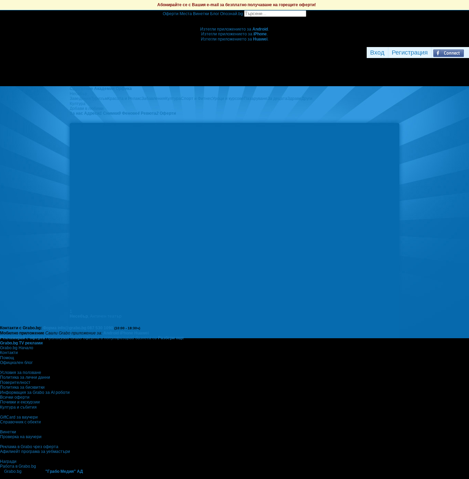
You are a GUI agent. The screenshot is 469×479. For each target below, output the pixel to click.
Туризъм (99, 98)
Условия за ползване (20, 372)
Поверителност (15, 382)
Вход (377, 52)
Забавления (153, 98)
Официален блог (16, 362)
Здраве (294, 98)
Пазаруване (255, 98)
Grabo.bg (13, 471)
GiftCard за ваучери (19, 417)
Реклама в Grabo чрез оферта (29, 446)
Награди (8, 461)
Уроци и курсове (228, 98)
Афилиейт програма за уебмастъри (35, 451)
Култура (173, 98)
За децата (277, 98)
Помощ (7, 357)
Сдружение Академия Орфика (101, 88)
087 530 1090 (100, 328)
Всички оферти (15, 397)
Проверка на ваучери (21, 436)
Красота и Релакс (124, 98)
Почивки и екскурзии (20, 402)
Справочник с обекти (20, 422)
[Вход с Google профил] (467, 52)
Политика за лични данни (25, 377)
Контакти (9, 352)
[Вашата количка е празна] (234, 19)
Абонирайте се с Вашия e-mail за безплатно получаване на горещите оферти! (236, 4)
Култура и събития (18, 407)
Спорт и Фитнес (196, 98)
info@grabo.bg (72, 328)
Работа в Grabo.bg (18, 466)
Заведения (80, 98)
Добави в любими (87, 108)
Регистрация (410, 52)
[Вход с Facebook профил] (449, 52)
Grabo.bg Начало (16, 347)
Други (306, 98)
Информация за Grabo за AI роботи (35, 392)
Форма (50, 328)
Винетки (8, 432)
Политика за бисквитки (22, 387)
